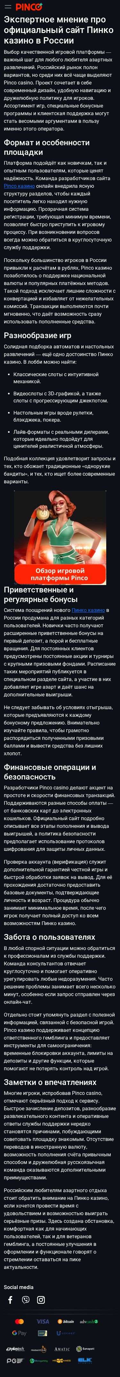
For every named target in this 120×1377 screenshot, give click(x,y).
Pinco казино (19, 186)
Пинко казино (88, 610)
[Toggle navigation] (8, 7)
